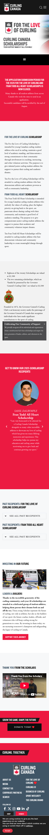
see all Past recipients (25, 515)
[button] (44, 7)
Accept (7, 831)
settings (29, 826)
